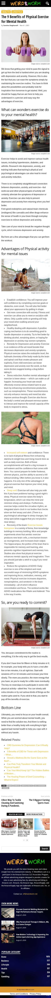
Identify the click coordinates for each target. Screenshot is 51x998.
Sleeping (5, 788)
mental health (27, 786)
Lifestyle (17, 11)
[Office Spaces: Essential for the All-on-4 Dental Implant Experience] (9, 824)
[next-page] (27, 840)
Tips (3, 972)
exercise (17, 786)
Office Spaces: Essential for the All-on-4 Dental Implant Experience (8, 832)
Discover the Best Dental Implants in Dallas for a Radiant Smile (40, 833)
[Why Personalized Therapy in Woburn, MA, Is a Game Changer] (7, 925)
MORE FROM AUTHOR (34, 814)
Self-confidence (39, 786)
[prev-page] (24, 840)
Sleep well (12, 490)
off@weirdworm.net (30, 894)
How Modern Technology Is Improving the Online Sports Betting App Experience (32, 935)
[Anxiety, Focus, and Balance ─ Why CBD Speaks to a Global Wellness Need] (25, 824)
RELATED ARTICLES (15, 814)
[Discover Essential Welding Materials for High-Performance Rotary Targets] (7, 913)
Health (9, 9)
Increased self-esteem (17, 453)
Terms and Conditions (19, 994)
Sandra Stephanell (10, 25)
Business (5, 960)
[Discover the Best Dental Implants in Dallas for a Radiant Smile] (42, 824)
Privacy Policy (35, 994)
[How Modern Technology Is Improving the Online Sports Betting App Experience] (7, 938)
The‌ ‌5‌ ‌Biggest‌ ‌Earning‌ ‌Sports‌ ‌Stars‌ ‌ (39, 801)
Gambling (5, 976)
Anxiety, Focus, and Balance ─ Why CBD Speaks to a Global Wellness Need (24, 833)
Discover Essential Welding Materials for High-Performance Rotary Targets (32, 910)
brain (10, 786)
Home (3, 9)
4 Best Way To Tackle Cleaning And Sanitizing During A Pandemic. (12, 802)
